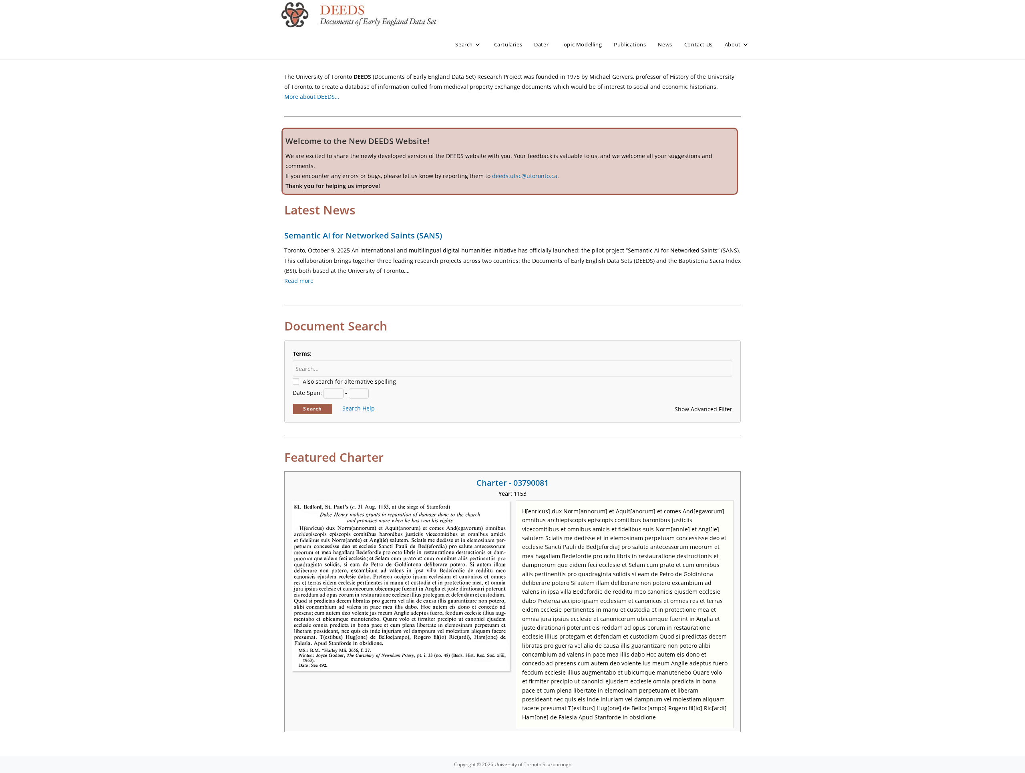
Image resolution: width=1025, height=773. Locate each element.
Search (312, 408)
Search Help (358, 408)
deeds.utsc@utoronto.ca (524, 176)
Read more (299, 280)
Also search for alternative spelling (349, 381)
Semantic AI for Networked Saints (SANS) (363, 235)
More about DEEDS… (311, 96)
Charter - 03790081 (512, 482)
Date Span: (307, 393)
